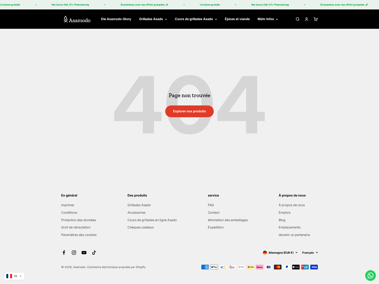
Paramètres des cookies (79, 235)
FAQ (211, 205)
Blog (282, 220)
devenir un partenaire (294, 235)
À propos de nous (292, 205)
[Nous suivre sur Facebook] (64, 252)
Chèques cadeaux (141, 227)
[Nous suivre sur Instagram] (74, 252)
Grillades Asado (151, 19)
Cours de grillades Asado (194, 19)
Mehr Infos (266, 19)
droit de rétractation (75, 227)
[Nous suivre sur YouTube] (84, 252)
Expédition (216, 227)
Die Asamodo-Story (116, 19)
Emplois (285, 212)
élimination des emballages (228, 220)
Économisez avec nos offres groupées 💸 (141, 4)
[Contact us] (370, 275)
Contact (214, 212)
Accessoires (136, 212)
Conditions (69, 212)
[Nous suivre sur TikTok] (94, 252)
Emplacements (289, 227)
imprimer (67, 205)
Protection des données (78, 220)
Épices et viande (237, 19)
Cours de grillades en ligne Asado (152, 220)
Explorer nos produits (189, 111)
